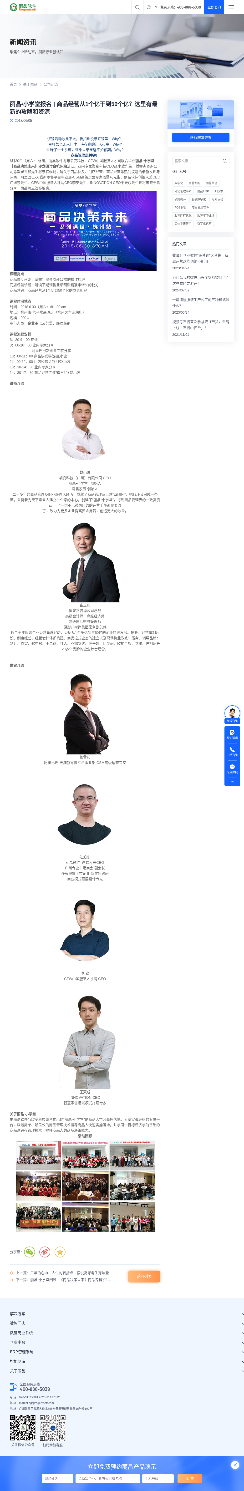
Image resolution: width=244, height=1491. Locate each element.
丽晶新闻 (194, 183)
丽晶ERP (203, 191)
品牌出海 (180, 199)
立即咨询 (214, 7)
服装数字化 (199, 199)
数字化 (178, 183)
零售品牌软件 (200, 207)
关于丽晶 (30, 84)
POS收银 (180, 207)
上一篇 (64, 1273)
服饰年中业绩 (205, 215)
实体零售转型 (183, 223)
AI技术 (219, 191)
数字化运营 (204, 223)
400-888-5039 (35, 1389)
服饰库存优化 (183, 215)
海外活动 (217, 199)
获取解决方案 (201, 137)
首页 (13, 84)
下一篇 (64, 1280)
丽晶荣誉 (211, 183)
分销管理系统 (183, 191)
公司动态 (51, 84)
